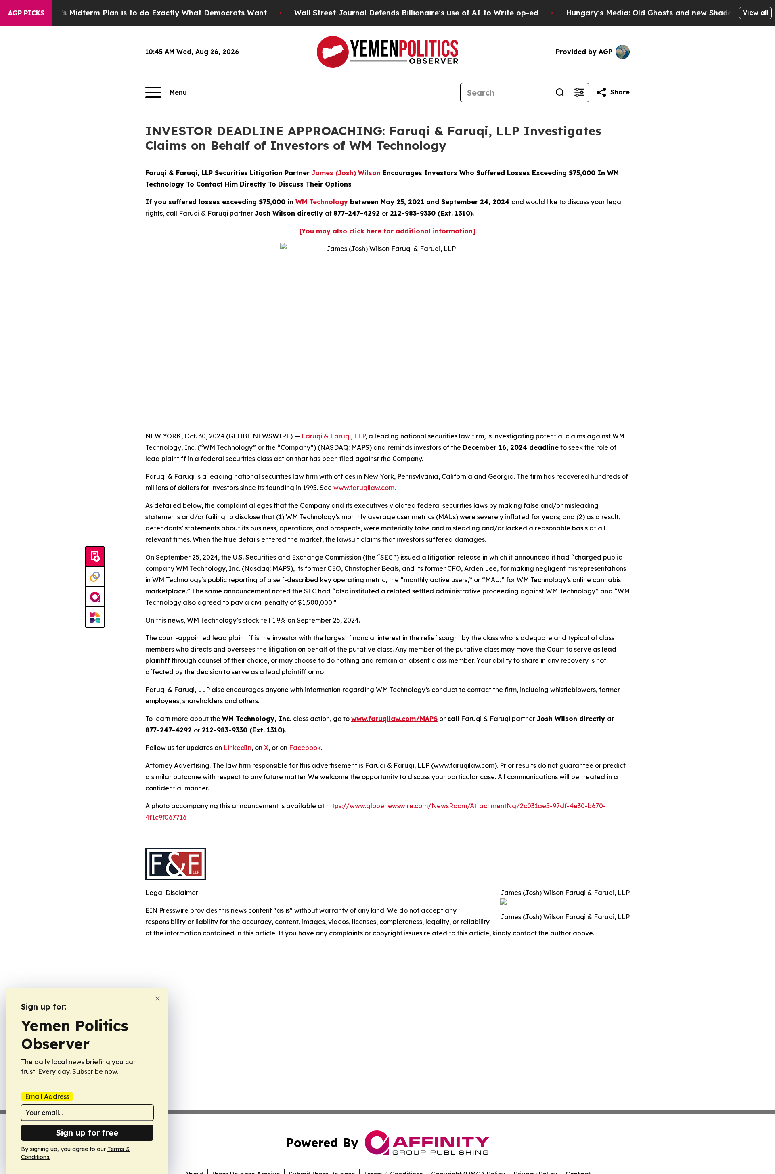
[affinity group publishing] (95, 597)
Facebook (305, 748)
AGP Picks (26, 13)
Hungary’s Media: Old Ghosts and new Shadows (654, 12)
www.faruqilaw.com (363, 488)
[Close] (157, 998)
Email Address (47, 1096)
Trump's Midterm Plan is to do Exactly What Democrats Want (152, 12)
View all (755, 12)
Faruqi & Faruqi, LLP (333, 436)
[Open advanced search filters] (579, 92)
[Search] (560, 92)
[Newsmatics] (95, 617)
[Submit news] (95, 557)
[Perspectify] (95, 577)
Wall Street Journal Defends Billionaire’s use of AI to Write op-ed (416, 12)
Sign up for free (87, 1133)
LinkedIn (237, 748)
